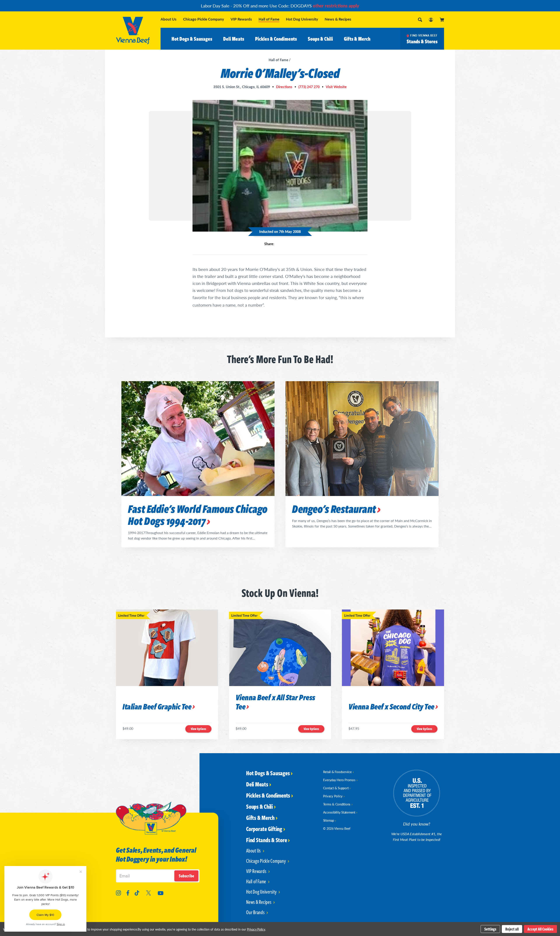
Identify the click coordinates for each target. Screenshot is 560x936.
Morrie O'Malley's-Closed (280, 72)
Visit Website (336, 87)
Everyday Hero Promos (339, 779)
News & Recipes (338, 19)
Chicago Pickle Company (203, 19)
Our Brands (255, 912)
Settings (490, 929)
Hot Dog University (302, 19)
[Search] (420, 19)
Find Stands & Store (266, 839)
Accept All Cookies (540, 929)
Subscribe (186, 876)
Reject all (512, 929)
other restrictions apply (336, 6)
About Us (169, 19)
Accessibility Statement (339, 812)
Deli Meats (233, 39)
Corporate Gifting (264, 828)
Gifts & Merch (357, 39)
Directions (284, 87)
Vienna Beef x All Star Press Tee (275, 702)
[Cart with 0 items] (442, 19)
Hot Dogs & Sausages (192, 39)
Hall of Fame (269, 19)
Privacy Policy (333, 796)
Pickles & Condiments (276, 39)
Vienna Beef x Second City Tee (391, 707)
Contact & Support (336, 788)
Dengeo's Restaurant (334, 509)
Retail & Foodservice (337, 771)
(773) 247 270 (309, 87)
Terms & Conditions (337, 804)
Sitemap (328, 820)
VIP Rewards (241, 19)
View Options (198, 728)
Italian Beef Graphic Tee (156, 707)
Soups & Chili (320, 39)
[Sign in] (431, 19)
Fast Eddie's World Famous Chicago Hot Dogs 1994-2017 (198, 515)
